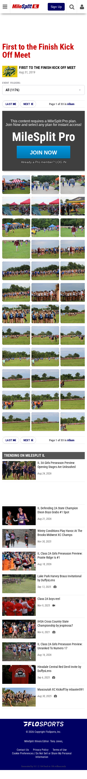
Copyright (40, 731)
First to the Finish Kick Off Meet (47, 67)
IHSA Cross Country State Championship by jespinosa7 (55, 624)
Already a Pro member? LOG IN (43, 162)
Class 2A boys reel (48, 599)
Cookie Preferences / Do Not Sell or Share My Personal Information (42, 755)
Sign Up (56, 7)
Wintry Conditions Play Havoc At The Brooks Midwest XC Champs (59, 533)
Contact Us (23, 749)
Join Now (43, 152)
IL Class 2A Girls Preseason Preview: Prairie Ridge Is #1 (59, 556)
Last (9, 104)
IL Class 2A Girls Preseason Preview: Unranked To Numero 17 (59, 646)
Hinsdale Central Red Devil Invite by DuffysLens (59, 669)
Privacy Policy (40, 749)
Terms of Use (60, 749)
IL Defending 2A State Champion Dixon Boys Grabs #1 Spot (57, 510)
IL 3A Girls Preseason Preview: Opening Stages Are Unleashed (56, 465)
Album (71, 104)
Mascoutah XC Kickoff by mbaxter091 (60, 689)
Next (26, 104)
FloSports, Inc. (53, 731)
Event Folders (11, 82)
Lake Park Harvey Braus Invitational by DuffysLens (59, 578)
